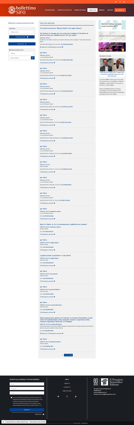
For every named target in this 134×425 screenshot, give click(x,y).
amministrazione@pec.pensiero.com (105, 394)
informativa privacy (26, 397)
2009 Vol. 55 (51, 305)
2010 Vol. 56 (50, 211)
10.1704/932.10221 (66, 169)
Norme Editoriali (80, 10)
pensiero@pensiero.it (100, 392)
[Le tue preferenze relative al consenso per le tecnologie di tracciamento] (3, 422)
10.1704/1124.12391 (65, 122)
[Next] (67, 355)
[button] (10, 50)
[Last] (71, 355)
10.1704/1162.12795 (67, 106)
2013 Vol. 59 (45, 38)
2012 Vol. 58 (45, 86)
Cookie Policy (84, 423)
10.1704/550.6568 (48, 216)
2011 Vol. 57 (45, 133)
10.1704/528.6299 (48, 263)
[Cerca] (33, 57)
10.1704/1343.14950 (67, 44)
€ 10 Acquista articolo (47, 62)
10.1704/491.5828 (48, 294)
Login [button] (120, 10)
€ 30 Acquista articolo (55, 47)
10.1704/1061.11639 (67, 138)
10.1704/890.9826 (66, 184)
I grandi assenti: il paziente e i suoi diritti (55, 255)
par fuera (43, 53)
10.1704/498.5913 (48, 278)
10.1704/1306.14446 (67, 60)
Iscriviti (27, 410)
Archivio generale (21, 37)
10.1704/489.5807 (48, 309)
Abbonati (102, 10)
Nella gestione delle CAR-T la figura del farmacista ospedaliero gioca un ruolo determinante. (112, 74)
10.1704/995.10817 (66, 153)
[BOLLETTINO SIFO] (22, 10)
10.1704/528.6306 (48, 247)
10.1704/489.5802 (48, 330)
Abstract (44, 47)
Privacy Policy (77, 423)
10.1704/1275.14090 (65, 75)
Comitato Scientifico (65, 10)
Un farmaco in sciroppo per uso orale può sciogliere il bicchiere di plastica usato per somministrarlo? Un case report (64, 34)
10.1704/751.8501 (64, 200)
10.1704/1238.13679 (67, 91)
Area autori (21, 44)
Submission (92, 10)
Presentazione (50, 10)
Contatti (67, 387)
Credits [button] (67, 383)
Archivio (110, 10)
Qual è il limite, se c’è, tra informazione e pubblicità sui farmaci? (63, 224)
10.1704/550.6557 (48, 231)
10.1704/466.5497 (48, 346)
